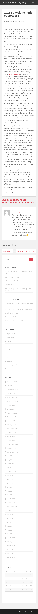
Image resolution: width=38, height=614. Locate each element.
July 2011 (10, 518)
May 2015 (10, 460)
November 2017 (12, 413)
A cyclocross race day (12, 277)
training (9, 361)
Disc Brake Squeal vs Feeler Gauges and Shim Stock (18, 290)
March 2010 (11, 538)
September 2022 (12, 401)
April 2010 (10, 534)
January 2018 (11, 409)
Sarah (9, 321)
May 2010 (10, 530)
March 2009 (11, 557)
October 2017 (11, 417)
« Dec (6, 598)
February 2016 (11, 440)
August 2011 (11, 514)
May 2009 (10, 549)
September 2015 (12, 452)
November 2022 (12, 397)
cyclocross (10, 338)
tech (8, 357)
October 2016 (11, 433)
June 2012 (10, 487)
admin (23, 21)
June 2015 (10, 456)
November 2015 (12, 444)
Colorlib (18, 612)
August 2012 (11, 479)
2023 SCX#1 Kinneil (11, 285)
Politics (16, 313)
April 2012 (10, 495)
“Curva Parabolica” (14, 74)
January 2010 (11, 542)
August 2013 (11, 475)
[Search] (31, 259)
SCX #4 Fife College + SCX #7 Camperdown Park (19, 272)
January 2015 (11, 468)
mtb (8, 345)
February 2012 (11, 503)
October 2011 (11, 511)
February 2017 (11, 421)
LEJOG (9, 341)
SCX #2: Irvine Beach (11, 281)
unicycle (9, 369)
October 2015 (11, 448)
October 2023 (11, 386)
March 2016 (11, 436)
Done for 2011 (18, 321)
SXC (8, 353)
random (9, 349)
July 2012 (10, 483)
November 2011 (12, 507)
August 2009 (11, 546)
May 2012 (10, 491)
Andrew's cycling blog (14, 2)
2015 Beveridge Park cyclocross (21, 309)
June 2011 (10, 522)
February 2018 (11, 405)
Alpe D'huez (11, 334)
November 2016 (12, 429)
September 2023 (12, 390)
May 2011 (10, 526)
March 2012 (11, 499)
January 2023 (11, 393)
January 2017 (11, 425)
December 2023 (12, 382)
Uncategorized (8, 24)
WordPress (31, 612)
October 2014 (11, 471)
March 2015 (11, 464)
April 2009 (10, 553)
